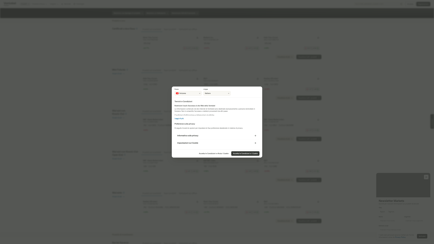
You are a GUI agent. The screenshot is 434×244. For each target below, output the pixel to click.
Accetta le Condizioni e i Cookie (245, 154)
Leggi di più (179, 119)
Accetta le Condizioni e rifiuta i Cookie (214, 154)
